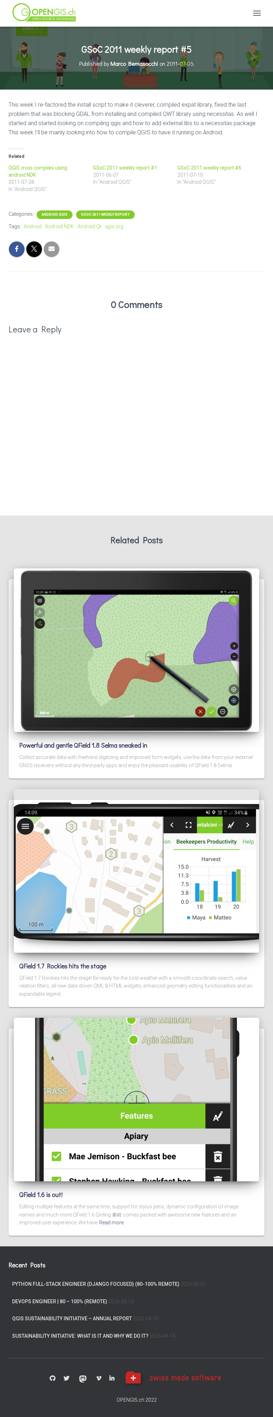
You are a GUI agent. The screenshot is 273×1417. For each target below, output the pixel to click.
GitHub (52, 1378)
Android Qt (89, 226)
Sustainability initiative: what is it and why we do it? (80, 1336)
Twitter (66, 1378)
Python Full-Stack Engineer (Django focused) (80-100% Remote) (96, 1284)
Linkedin (112, 1378)
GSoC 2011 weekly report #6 (209, 168)
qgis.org (114, 226)
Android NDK (59, 226)
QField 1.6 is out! (41, 1194)
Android (33, 226)
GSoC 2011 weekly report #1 (125, 168)
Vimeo (99, 1378)
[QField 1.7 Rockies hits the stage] (136, 870)
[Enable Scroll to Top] (259, 1403)
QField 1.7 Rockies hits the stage (62, 966)
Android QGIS (55, 214)
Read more (111, 1222)
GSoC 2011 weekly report (105, 214)
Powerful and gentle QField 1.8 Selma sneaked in (83, 745)
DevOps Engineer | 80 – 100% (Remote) (59, 1301)
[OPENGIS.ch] (47, 13)
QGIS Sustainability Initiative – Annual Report (72, 1318)
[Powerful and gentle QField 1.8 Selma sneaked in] (136, 650)
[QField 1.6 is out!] (136, 1099)
